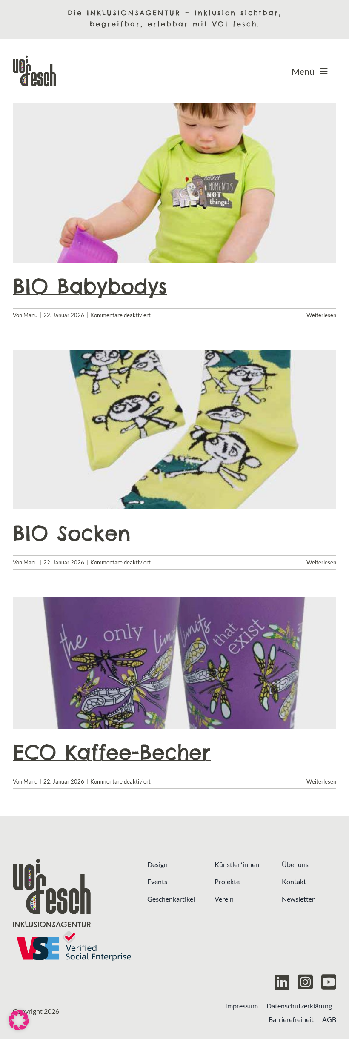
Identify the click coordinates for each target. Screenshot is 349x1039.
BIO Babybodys (90, 286)
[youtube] (328, 981)
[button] (18, 1020)
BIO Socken (72, 533)
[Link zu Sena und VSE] (73, 946)
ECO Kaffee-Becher (112, 752)
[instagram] (305, 981)
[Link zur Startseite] (73, 893)
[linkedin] (282, 981)
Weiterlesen (321, 315)
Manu (30, 315)
